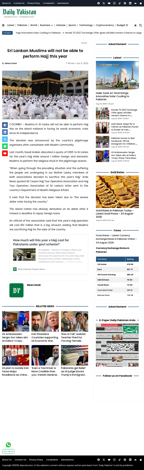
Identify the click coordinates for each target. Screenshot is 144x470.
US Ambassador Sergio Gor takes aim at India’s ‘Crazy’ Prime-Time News (15, 339)
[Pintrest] (125, 3)
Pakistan (22, 25)
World (33, 25)
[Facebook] (98, 3)
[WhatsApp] (5, 146)
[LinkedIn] (5, 132)
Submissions (63, 3)
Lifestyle (60, 25)
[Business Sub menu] (52, 25)
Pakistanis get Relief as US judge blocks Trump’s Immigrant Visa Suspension (73, 373)
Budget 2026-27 (126, 25)
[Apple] (141, 3)
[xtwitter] (104, 3)
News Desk (11, 63)
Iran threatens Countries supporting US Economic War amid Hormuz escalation (45, 340)
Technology (86, 25)
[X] (5, 139)
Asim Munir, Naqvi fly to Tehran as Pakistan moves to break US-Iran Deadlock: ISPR (124, 128)
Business (45, 25)
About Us (6, 3)
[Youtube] (109, 3)
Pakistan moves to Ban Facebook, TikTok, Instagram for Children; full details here (123, 142)
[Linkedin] (130, 3)
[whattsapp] (8, 444)
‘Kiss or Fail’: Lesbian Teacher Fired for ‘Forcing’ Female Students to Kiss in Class (73, 340)
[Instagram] (114, 3)
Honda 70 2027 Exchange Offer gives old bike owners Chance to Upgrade (91, 32)
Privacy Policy (33, 3)
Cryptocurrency (105, 25)
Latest (10, 25)
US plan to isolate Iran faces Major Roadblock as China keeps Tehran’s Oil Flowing (15, 374)
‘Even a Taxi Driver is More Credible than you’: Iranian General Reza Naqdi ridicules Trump (44, 374)
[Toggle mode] (135, 25)
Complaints (48, 3)
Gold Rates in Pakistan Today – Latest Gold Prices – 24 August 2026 (115, 214)
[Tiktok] (120, 3)
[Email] (5, 153)
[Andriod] (135, 3)
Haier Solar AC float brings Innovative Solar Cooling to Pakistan (112, 96)
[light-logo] (20, 13)
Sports (72, 25)
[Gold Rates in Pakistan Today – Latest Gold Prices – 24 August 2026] (117, 191)
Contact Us (19, 3)
